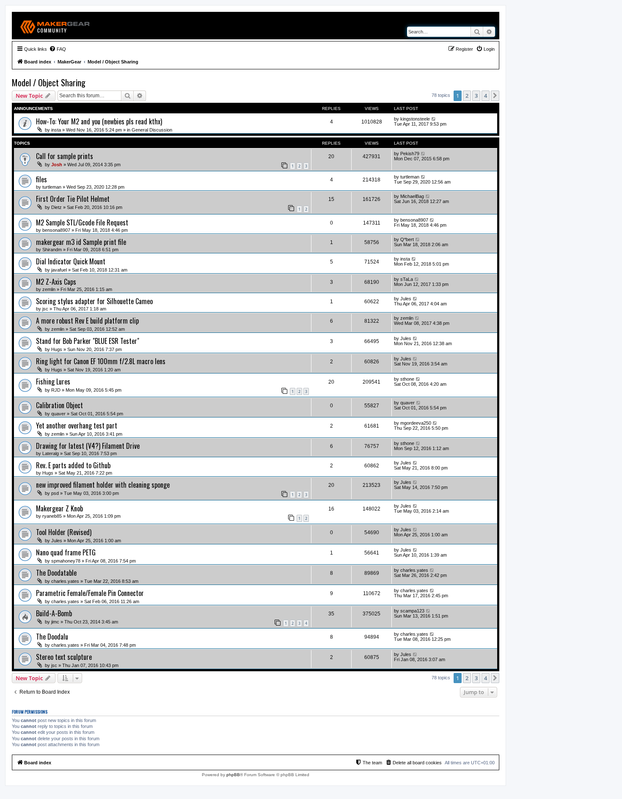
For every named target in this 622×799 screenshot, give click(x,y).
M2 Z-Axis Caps (56, 282)
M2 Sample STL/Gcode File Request (82, 222)
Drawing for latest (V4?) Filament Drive (88, 446)
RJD (56, 390)
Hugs (56, 349)
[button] (495, 96)
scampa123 (412, 610)
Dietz (56, 207)
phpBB (233, 774)
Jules (405, 298)
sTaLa (406, 279)
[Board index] (55, 25)
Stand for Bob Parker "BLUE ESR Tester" (87, 341)
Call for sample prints (64, 156)
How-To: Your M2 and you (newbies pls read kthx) (99, 121)
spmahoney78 (65, 560)
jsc (45, 308)
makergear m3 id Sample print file (81, 242)
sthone (407, 379)
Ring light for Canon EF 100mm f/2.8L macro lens (100, 361)
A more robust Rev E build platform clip (87, 321)
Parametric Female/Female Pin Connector (90, 593)
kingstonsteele (415, 118)
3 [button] (476, 95)
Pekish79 (409, 153)
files (41, 179)
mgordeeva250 (415, 423)
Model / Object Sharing (48, 82)
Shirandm (52, 249)
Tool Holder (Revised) (63, 532)
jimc (55, 621)
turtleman (51, 186)
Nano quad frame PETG (66, 552)
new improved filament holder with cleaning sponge (103, 485)
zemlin (48, 289)
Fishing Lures (53, 381)
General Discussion (152, 129)
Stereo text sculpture (64, 657)
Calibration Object (59, 405)
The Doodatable (56, 573)
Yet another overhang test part (76, 425)
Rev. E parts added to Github (73, 465)
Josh (56, 164)
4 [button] (485, 95)
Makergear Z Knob (59, 508)
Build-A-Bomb (54, 613)
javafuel (59, 269)
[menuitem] (57, 49)
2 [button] (466, 95)
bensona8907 (56, 230)
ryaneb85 (52, 516)
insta (56, 129)
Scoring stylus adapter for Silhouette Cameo (94, 301)
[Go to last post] (434, 118)
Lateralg (50, 453)
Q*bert (407, 239)
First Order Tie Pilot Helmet (73, 199)
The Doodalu (52, 637)
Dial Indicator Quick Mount (70, 261)
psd (55, 493)
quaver (58, 413)
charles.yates (65, 581)
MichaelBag (412, 196)
